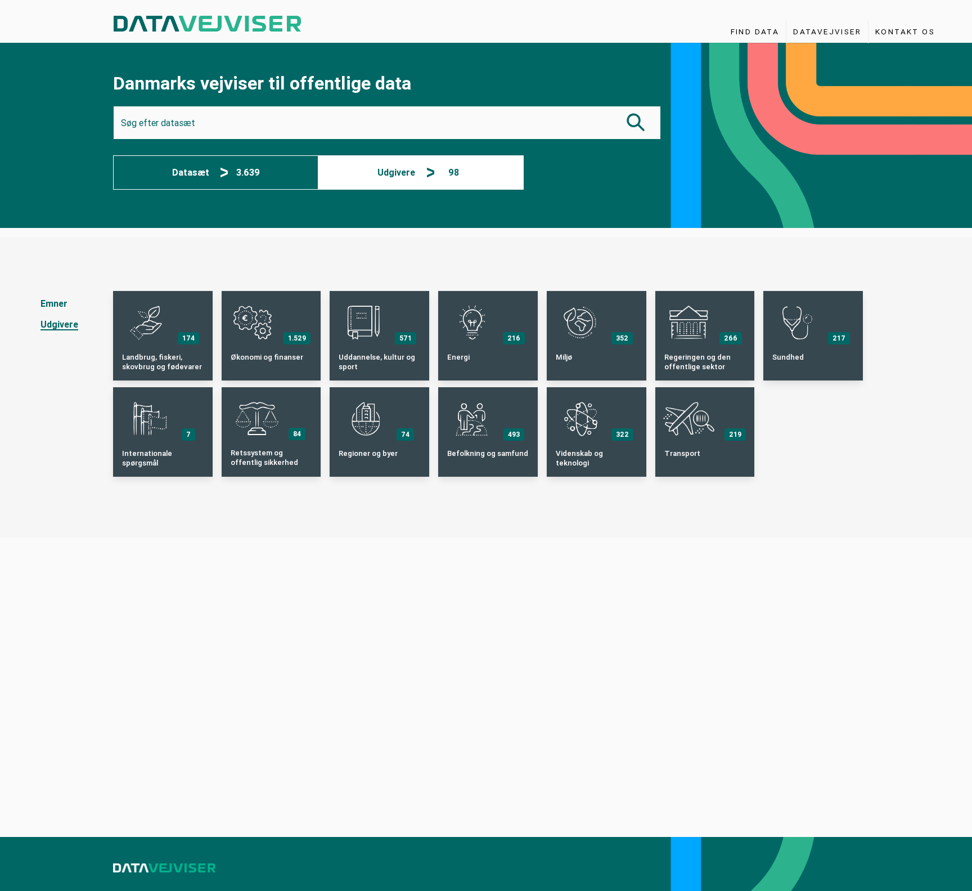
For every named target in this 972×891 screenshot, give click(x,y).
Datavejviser (827, 31)
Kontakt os (905, 31)
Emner (54, 303)
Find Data (755, 31)
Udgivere (59, 324)
